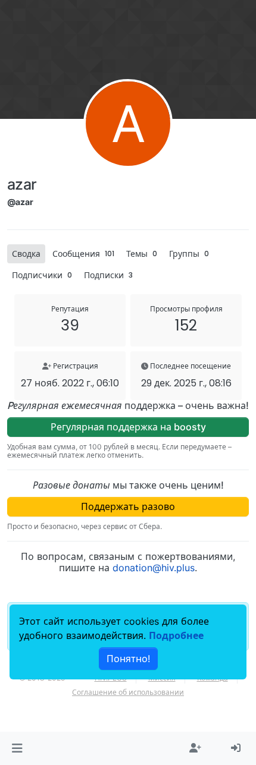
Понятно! (128, 659)
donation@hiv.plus (154, 568)
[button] (17, 748)
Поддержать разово (128, 506)
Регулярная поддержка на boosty (128, 427)
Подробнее (176, 635)
